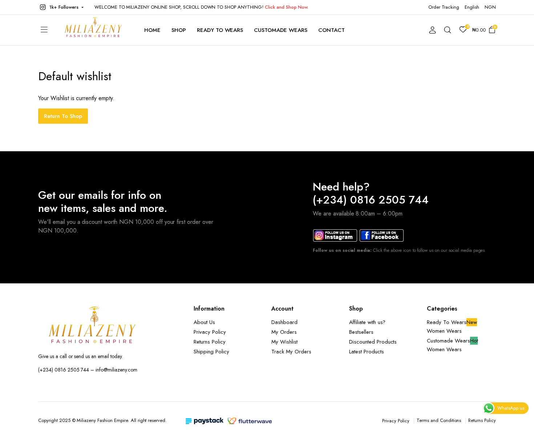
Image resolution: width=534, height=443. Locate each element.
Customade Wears (280, 30)
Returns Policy (210, 342)
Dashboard (284, 322)
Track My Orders (291, 352)
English (472, 7)
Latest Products (366, 352)
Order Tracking (444, 7)
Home (152, 30)
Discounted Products (373, 342)
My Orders (284, 332)
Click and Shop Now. (286, 7)
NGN (490, 7)
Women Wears (444, 331)
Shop (178, 30)
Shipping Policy (211, 352)
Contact (331, 30)
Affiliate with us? (367, 322)
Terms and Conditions (439, 420)
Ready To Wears (220, 30)
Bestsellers (361, 332)
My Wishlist (284, 342)
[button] (61, 7)
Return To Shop (63, 116)
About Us (204, 322)
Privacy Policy (210, 332)
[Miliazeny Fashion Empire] (93, 30)
